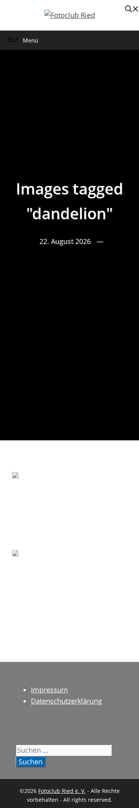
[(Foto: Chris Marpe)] (69, 510)
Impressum (49, 689)
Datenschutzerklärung (66, 701)
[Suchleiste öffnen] (132, 9)
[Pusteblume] (69, 588)
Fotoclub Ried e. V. (62, 790)
